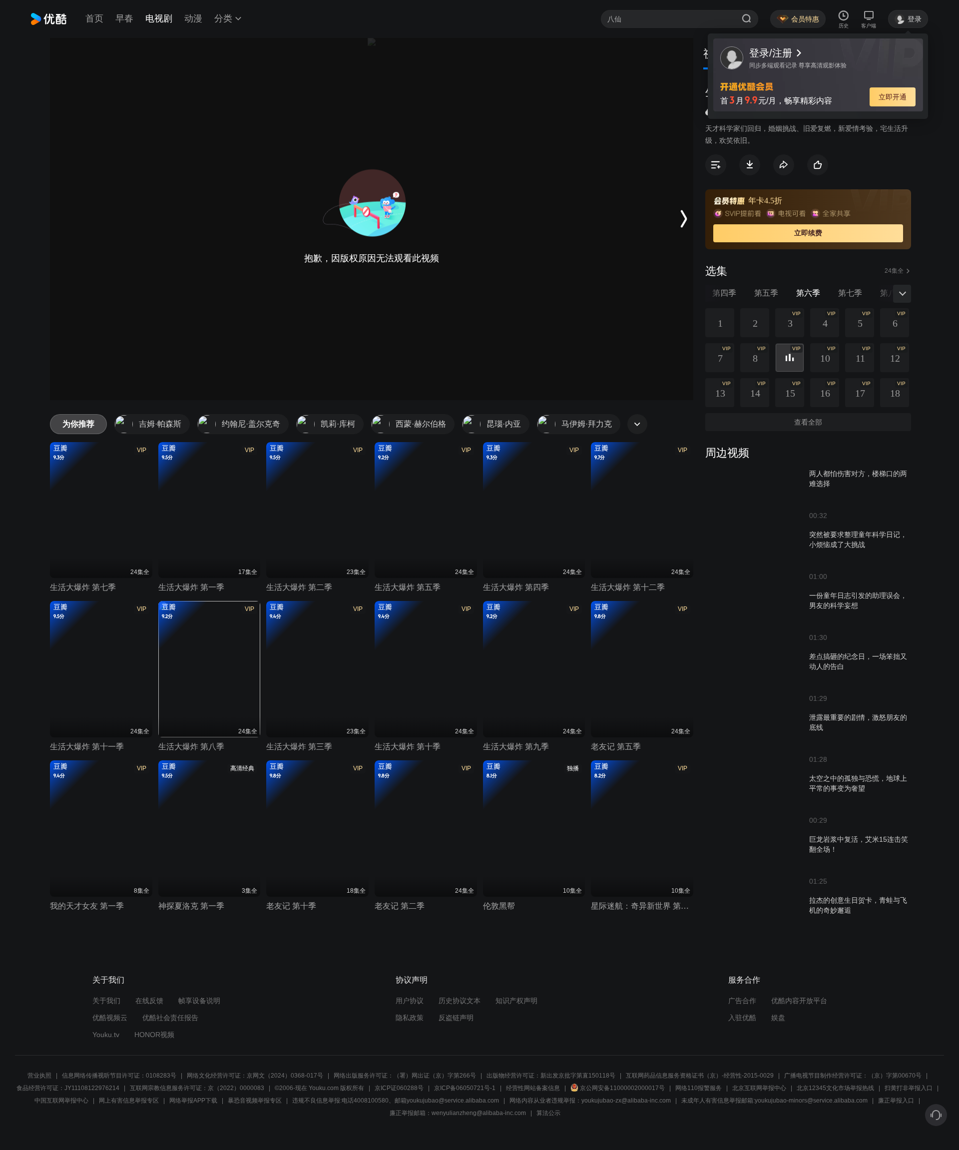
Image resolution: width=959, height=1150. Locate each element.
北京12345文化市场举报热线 (835, 1088)
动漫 (193, 18)
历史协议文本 (459, 1001)
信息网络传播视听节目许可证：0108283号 (119, 1075)
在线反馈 (149, 1001)
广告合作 (742, 1001)
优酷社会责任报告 (170, 1018)
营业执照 (39, 1075)
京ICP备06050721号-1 (464, 1088)
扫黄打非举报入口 (909, 1088)
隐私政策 (410, 1018)
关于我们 (106, 1001)
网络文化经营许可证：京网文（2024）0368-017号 (255, 1075)
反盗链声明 (456, 1018)
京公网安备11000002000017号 (622, 1088)
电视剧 (158, 18)
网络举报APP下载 (193, 1100)
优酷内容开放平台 (799, 1001)
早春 (124, 18)
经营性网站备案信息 (533, 1088)
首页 (94, 18)
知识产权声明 (516, 1001)
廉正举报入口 (896, 1100)
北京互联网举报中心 (759, 1088)
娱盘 (778, 1018)
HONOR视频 (154, 1035)
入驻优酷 (742, 1018)
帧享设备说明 (199, 1001)
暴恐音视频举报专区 (255, 1100)
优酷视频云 (109, 1018)
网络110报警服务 (698, 1088)
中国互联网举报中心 (61, 1100)
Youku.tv (105, 1035)
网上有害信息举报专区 (129, 1100)
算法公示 (548, 1113)
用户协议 (410, 1001)
